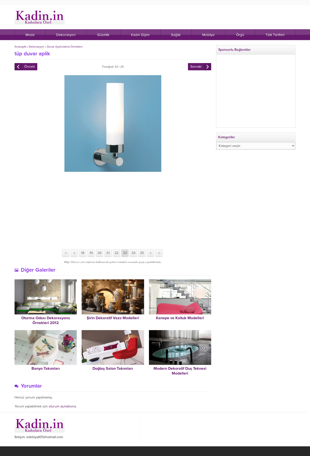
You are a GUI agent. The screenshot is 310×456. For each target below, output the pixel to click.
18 (82, 253)
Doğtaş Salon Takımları (113, 368)
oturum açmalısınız (62, 406)
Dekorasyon (36, 46)
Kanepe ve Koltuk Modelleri (180, 318)
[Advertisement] (113, 210)
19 (91, 253)
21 (108, 253)
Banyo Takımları (45, 368)
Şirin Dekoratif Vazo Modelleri (113, 318)
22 (116, 253)
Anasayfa (20, 46)
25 (142, 253)
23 (125, 253)
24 (133, 253)
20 (100, 253)
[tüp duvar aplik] (112, 170)
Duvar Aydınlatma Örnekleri (65, 46)
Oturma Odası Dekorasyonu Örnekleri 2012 (45, 320)
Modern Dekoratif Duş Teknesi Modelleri (180, 371)
